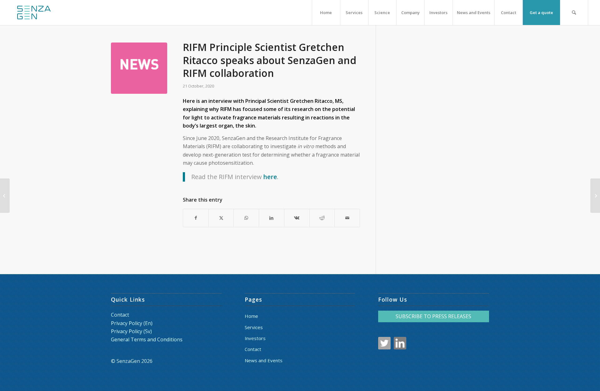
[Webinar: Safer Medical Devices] (5, 195)
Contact (120, 314)
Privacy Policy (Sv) (131, 331)
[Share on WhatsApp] (246, 218)
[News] (139, 71)
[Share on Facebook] (195, 218)
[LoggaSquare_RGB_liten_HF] (34, 12)
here (270, 177)
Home (251, 316)
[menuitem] (326, 12)
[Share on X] (221, 218)
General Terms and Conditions (146, 339)
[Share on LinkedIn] (271, 218)
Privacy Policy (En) (131, 323)
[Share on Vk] (296, 218)
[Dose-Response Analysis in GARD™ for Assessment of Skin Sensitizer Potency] (595, 195)
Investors (255, 338)
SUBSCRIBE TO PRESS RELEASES (433, 316)
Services (254, 327)
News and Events (263, 360)
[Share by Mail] (347, 218)
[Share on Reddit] (322, 218)
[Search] (574, 12)
